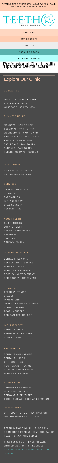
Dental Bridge (13, 330)
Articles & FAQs (29, 52)
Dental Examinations (18, 354)
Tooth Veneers (14, 311)
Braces (9, 296)
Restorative (12, 209)
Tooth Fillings (14, 266)
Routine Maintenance (18, 370)
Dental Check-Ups (16, 259)
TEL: (15, 103)
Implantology (13, 201)
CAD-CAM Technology (18, 315)
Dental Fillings (14, 358)
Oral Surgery (13, 205)
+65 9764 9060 (39, 7)
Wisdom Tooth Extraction (21, 417)
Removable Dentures (18, 333)
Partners (10, 234)
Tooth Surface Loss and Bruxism (26, 399)
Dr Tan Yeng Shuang (17, 174)
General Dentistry (17, 190)
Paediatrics (12, 197)
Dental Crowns (14, 307)
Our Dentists (29, 39)
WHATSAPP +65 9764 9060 (19, 107)
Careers (9, 238)
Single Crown (13, 337)
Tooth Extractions (17, 270)
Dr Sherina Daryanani (18, 171)
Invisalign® (12, 300)
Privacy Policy (14, 242)
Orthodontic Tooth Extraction (25, 413)
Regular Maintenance (19, 263)
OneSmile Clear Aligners (21, 304)
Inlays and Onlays (16, 391)
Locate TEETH (13, 227)
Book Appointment (29, 58)
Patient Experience (17, 231)
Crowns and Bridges (18, 387)
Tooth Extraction (16, 373)
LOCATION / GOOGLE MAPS (20, 100)
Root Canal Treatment (19, 274)
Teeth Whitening (15, 292)
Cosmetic (10, 193)
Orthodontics (13, 362)
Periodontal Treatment (20, 278)
